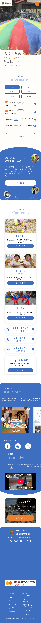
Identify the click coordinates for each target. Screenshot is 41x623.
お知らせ (12, 597)
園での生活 (12, 604)
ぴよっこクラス (20, 339)
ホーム (12, 593)
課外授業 (12, 611)
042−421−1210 (22, 541)
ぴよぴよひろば (20, 349)
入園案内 (27, 610)
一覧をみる (20, 136)
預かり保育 (12, 608)
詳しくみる (20, 183)
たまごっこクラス (20, 329)
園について (12, 601)
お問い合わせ (27, 614)
